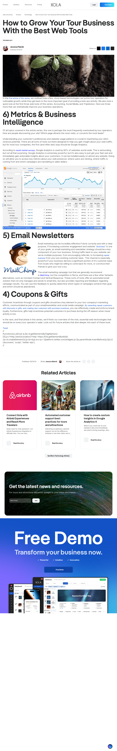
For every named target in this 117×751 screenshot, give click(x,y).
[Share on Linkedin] (108, 49)
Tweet (5, 329)
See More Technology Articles (59, 456)
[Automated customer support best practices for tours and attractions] (59, 396)
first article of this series (19, 99)
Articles (18, 15)
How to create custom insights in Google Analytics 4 (97, 419)
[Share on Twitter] (99, 49)
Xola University (8, 15)
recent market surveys (25, 151)
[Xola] (56, 5)
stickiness (100, 247)
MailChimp (44, 276)
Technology (28, 15)
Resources (28, 5)
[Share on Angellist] (112, 49)
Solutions (16, 5)
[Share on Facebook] (103, 49)
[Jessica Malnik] (5, 49)
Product (5, 5)
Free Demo (108, 5)
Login (94, 5)
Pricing (39, 5)
